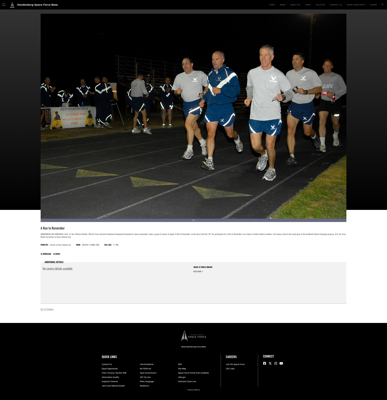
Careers (231, 356)
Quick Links (109, 356)
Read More (198, 271)
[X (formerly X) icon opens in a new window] (270, 363)
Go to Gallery (47, 309)
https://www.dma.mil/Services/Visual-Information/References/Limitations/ (257, 278)
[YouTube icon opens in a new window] (281, 363)
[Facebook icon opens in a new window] (264, 363)
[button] (3, 5)
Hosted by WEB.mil (193, 390)
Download (46, 254)
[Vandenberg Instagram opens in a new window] (275, 363)
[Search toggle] (382, 5)
